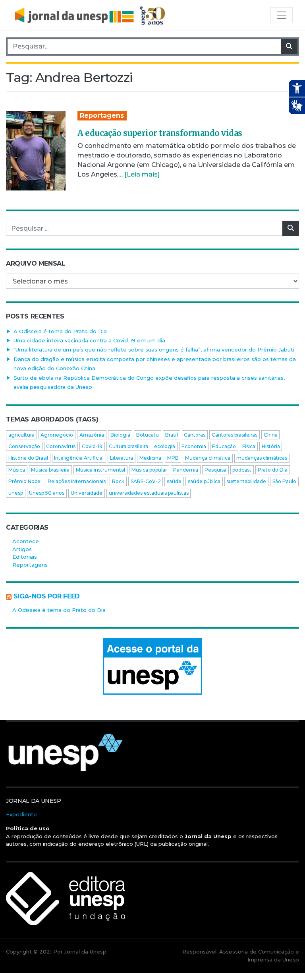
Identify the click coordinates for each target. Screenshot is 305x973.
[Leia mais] (142, 174)
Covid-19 (92, 446)
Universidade (86, 493)
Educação (224, 446)
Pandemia (185, 470)
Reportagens (102, 115)
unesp (15, 493)
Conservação (24, 446)
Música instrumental (100, 470)
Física (248, 446)
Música (16, 470)
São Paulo (284, 481)
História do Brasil (28, 458)
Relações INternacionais (77, 481)
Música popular (149, 470)
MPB (173, 458)
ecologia (164, 446)
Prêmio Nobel (25, 481)
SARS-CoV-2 (146, 481)
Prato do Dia (273, 470)
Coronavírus (60, 446)
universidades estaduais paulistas (149, 493)
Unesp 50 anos (46, 493)
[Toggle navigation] (281, 15)
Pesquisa (215, 470)
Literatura (121, 458)
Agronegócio (57, 435)
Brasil (171, 435)
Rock (118, 481)
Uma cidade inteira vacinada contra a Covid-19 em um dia (89, 340)
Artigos (22, 549)
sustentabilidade (246, 481)
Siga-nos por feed (47, 596)
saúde (174, 481)
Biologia (120, 435)
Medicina (150, 458)
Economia (193, 446)
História (271, 446)
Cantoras (194, 435)
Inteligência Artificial (79, 458)
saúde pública (204, 481)
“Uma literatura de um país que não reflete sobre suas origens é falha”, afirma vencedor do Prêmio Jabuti (154, 349)
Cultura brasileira (128, 446)
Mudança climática (207, 458)
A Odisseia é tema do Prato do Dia (60, 331)
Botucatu (147, 435)
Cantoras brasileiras (234, 435)
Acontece (25, 541)
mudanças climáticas (261, 458)
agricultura (21, 435)
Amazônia (91, 435)
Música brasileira (50, 470)
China (271, 435)
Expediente (21, 814)
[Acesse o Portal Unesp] (152, 666)
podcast (241, 470)
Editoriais (24, 557)
